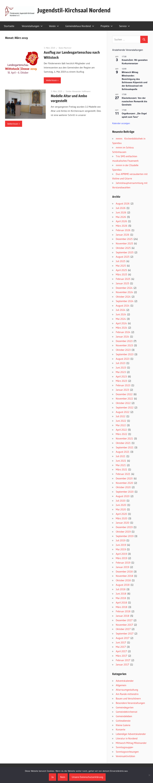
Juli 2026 (121, 207)
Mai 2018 (121, 598)
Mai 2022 (121, 425)
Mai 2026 (121, 216)
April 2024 (121, 323)
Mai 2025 (121, 265)
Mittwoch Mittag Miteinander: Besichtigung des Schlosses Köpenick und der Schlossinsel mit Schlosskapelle (134, 80)
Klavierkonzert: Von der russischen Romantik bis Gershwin (134, 101)
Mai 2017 (121, 646)
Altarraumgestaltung (127, 689)
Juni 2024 (121, 314)
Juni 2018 (121, 593)
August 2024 (122, 305)
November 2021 (124, 438)
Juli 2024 (120, 309)
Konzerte (120, 729)
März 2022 (121, 434)
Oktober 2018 (123, 580)
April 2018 (121, 602)
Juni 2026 (121, 212)
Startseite (9, 26)
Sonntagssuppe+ (124, 747)
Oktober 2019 (123, 531)
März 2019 (121, 558)
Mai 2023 (121, 372)
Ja (52, 777)
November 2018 (124, 575)
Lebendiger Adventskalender (131, 733)
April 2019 (121, 553)
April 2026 (121, 221)
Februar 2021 (123, 473)
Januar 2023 (122, 389)
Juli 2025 (120, 261)
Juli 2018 (121, 589)
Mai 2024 (121, 318)
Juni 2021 (121, 460)
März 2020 (121, 518)
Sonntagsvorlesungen (127, 751)
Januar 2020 (122, 522)
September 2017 (124, 633)
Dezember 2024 (124, 287)
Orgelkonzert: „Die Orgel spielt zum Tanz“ (134, 115)
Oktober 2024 (123, 296)
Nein (62, 777)
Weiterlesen (51, 80)
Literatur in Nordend (126, 738)
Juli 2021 (120, 456)
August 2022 (122, 411)
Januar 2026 (122, 234)
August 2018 (123, 584)
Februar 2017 (123, 660)
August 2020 (123, 496)
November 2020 (124, 482)
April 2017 (121, 651)
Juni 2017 (121, 642)
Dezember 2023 (124, 341)
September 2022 (124, 407)
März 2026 (121, 225)
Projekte (105, 26)
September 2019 (124, 536)
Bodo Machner (65, 47)
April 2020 (121, 513)
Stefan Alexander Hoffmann (78, 91)
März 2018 (121, 607)
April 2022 (121, 429)
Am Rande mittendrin (127, 694)
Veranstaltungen (30, 26)
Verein (52, 26)
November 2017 (124, 624)
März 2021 (121, 469)
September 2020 (125, 491)
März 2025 (121, 274)
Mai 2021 (121, 465)
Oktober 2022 (123, 403)
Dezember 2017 (124, 620)
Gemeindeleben (124, 716)
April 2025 (121, 270)
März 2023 (121, 380)
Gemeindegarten (124, 707)
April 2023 (121, 376)
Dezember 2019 (124, 527)
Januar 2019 (122, 567)
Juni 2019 (121, 544)
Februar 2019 (123, 562)
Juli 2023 (120, 363)
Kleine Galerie (123, 725)
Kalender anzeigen (121, 123)
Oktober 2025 (123, 247)
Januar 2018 (122, 615)
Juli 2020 (121, 500)
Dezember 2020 (124, 478)
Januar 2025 (122, 283)
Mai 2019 (121, 549)
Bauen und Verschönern (128, 698)
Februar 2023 (123, 385)
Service (123, 26)
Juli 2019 (120, 540)
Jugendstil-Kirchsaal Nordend (74, 10)
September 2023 (124, 354)
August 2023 (122, 358)
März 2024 (121, 327)
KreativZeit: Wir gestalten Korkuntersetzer (135, 61)
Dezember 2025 (124, 238)
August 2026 (123, 203)
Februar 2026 (123, 230)
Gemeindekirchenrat (126, 711)
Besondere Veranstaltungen (130, 702)
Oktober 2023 (123, 349)
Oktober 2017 (123, 629)
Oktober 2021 (123, 442)
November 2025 (124, 243)
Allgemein (121, 685)
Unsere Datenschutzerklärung (87, 777)
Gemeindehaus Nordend (78, 26)
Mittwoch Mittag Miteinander (131, 742)
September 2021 (124, 447)
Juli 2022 (120, 416)
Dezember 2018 (124, 571)
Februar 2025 (123, 278)
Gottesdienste (123, 720)
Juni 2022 (121, 420)
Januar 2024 (122, 336)
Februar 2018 (123, 611)
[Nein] (149, 775)
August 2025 (122, 256)
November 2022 (124, 398)
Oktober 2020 (123, 487)
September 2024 (124, 301)
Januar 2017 (122, 664)
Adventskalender (125, 680)
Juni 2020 (121, 504)
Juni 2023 (121, 367)
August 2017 (122, 638)
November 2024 (124, 292)
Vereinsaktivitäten (125, 756)
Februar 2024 (123, 332)
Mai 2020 (121, 509)
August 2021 (122, 451)
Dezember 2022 (124, 394)
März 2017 (121, 655)
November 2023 (124, 345)
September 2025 (124, 252)
